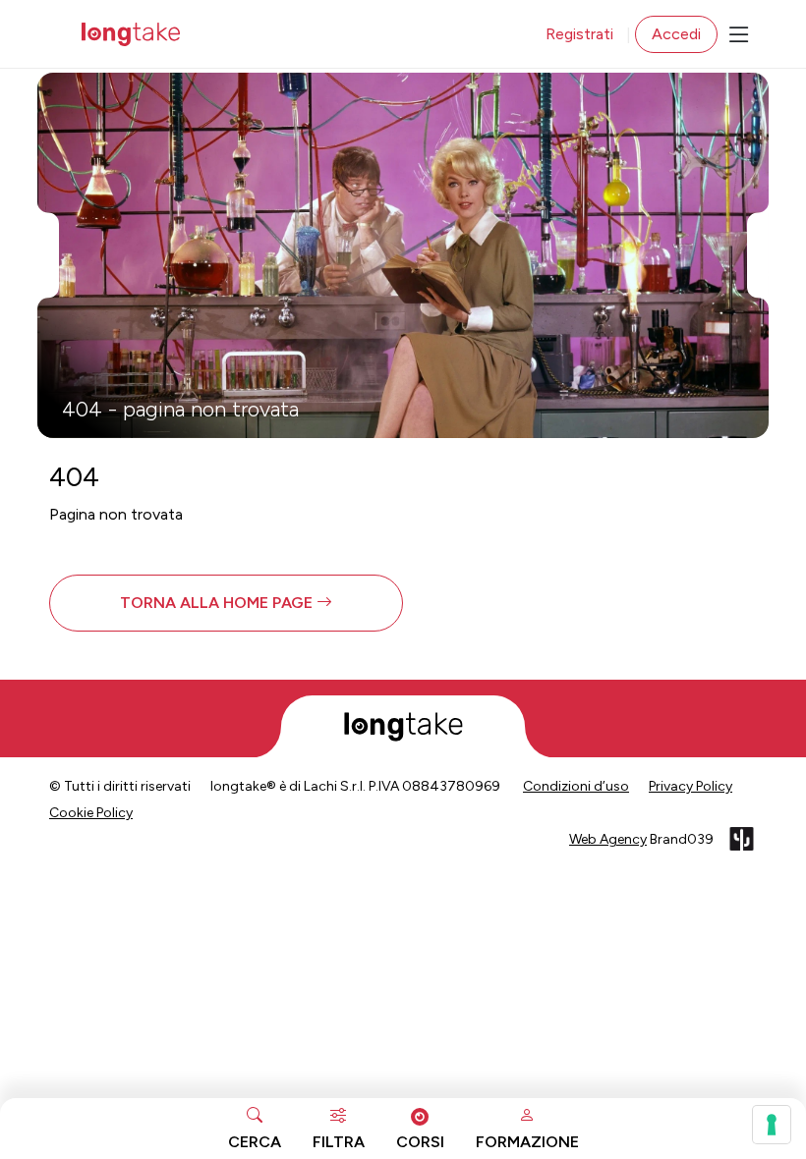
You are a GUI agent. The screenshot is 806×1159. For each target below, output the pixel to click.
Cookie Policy (91, 812)
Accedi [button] (676, 34)
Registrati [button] (579, 34)
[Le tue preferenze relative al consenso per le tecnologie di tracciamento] (771, 1124)
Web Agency (608, 839)
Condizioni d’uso (576, 786)
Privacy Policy (690, 786)
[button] (226, 603)
